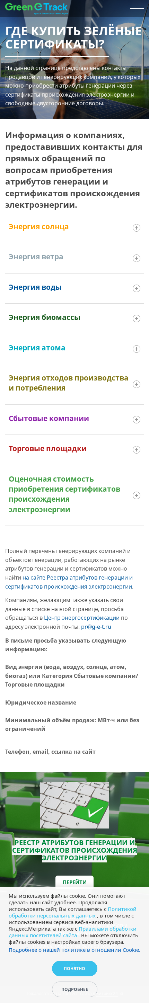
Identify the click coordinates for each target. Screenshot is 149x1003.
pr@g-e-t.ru (96, 626)
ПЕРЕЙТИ (75, 882)
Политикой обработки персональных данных (73, 912)
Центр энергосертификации (82, 617)
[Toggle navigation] (137, 8)
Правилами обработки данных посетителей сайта (73, 932)
